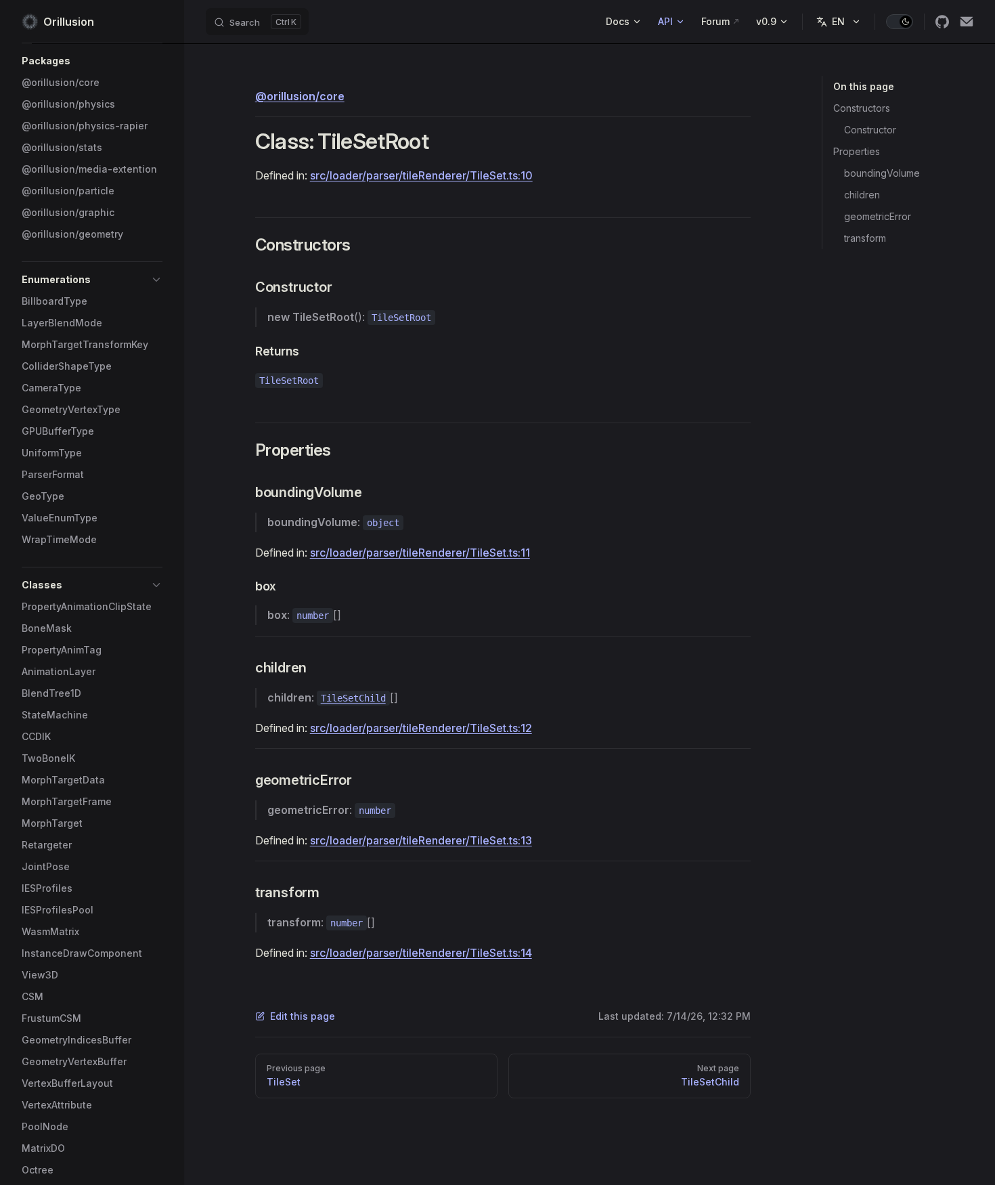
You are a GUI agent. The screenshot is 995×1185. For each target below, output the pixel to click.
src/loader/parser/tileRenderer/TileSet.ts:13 (421, 840)
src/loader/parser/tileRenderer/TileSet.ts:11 (420, 552)
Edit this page (302, 1016)
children (862, 194)
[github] (942, 21)
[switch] (899, 21)
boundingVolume (882, 173)
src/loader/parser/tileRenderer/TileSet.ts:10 (421, 175)
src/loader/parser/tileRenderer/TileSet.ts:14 (421, 953)
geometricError (877, 216)
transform (865, 238)
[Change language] (838, 21)
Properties (856, 151)
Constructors (861, 108)
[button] (92, 61)
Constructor (870, 129)
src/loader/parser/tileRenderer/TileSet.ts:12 (421, 728)
